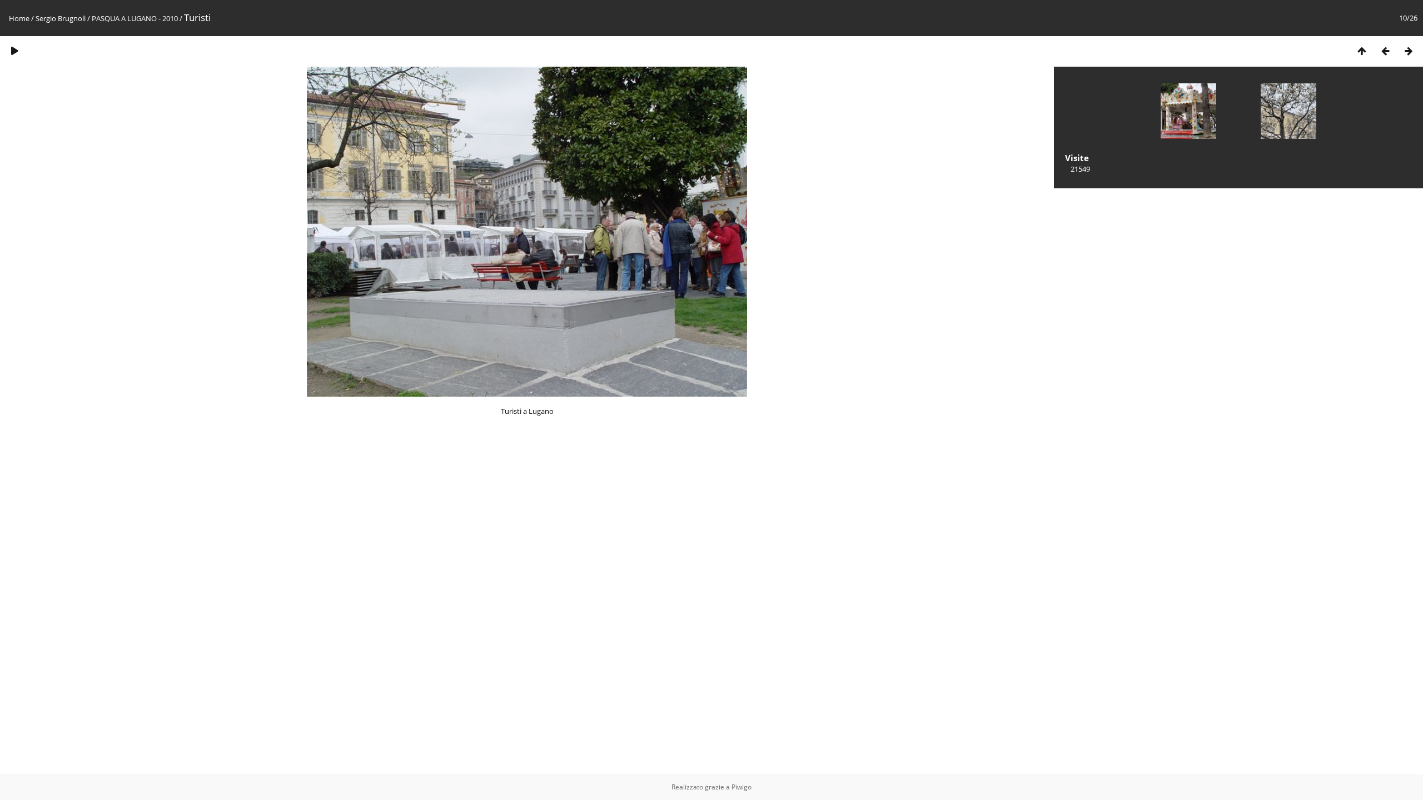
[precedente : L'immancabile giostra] (1385, 50)
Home (19, 18)
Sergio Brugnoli (61, 18)
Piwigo (742, 787)
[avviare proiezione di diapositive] (14, 50)
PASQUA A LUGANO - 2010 (135, 18)
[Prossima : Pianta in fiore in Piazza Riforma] (1408, 50)
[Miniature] (1362, 50)
